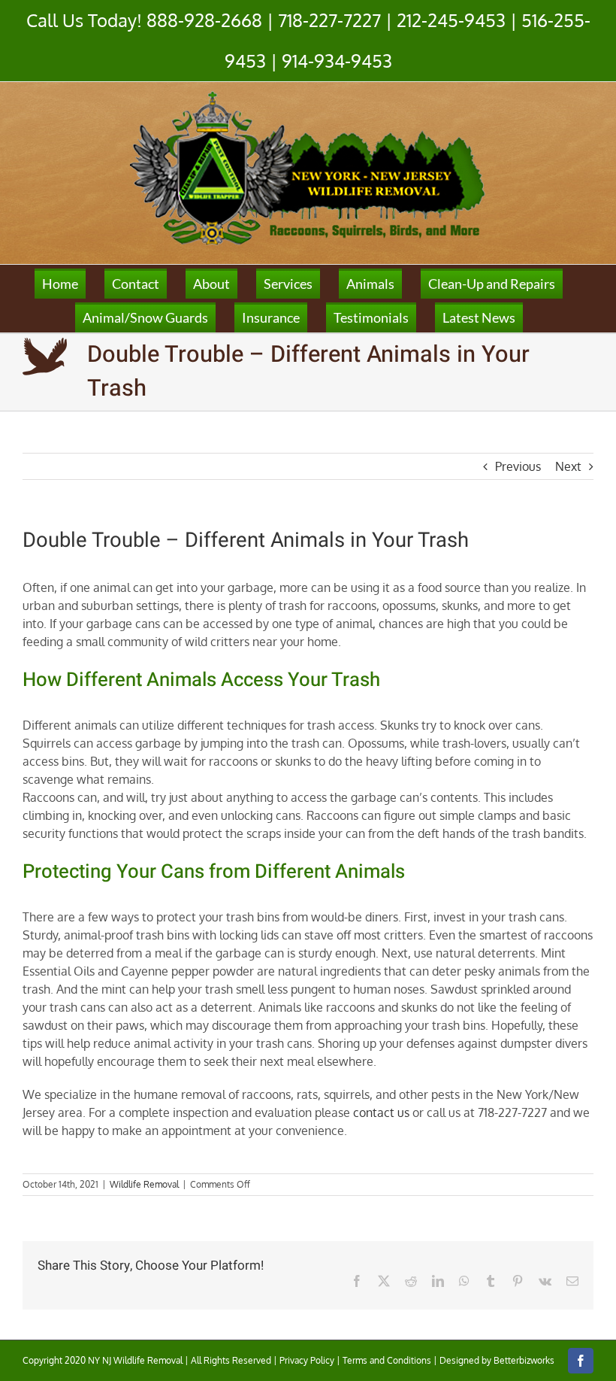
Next (568, 466)
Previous (518, 466)
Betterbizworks (524, 1360)
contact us (381, 1112)
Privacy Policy (306, 1360)
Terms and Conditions (387, 1360)
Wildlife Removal (144, 1184)
